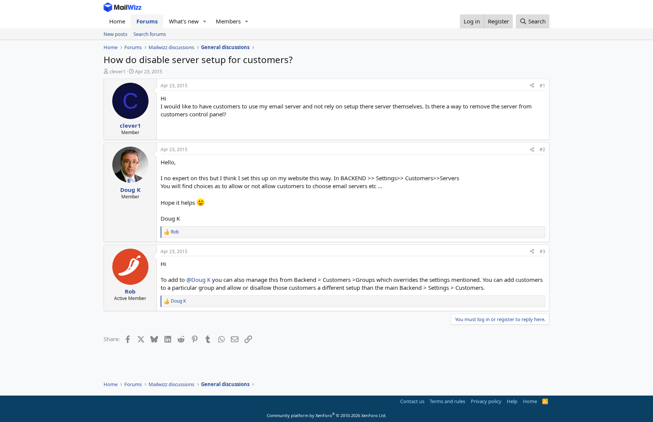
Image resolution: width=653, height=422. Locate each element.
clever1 (117, 71)
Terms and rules (447, 401)
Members (228, 21)
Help (512, 401)
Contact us (412, 401)
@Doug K (198, 279)
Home (117, 21)
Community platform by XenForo (327, 415)
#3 (542, 251)
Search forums (149, 34)
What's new (184, 21)
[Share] (532, 86)
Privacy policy (486, 401)
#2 (542, 149)
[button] (205, 21)
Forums (147, 21)
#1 (542, 85)
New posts (115, 34)
